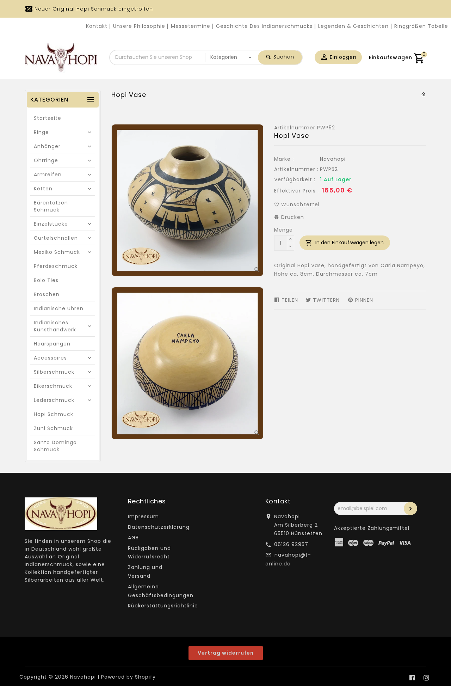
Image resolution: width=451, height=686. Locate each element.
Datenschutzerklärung (159, 527)
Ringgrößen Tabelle (421, 26)
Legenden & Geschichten (353, 26)
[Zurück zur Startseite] (423, 94)
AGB (133, 537)
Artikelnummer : (296, 169)
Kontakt (96, 26)
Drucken (291, 217)
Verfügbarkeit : (294, 179)
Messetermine (190, 26)
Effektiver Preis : (296, 190)
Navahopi (333, 159)
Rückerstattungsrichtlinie (163, 605)
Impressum (143, 516)
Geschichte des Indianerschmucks (264, 26)
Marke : (284, 159)
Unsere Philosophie (139, 26)
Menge (283, 229)
